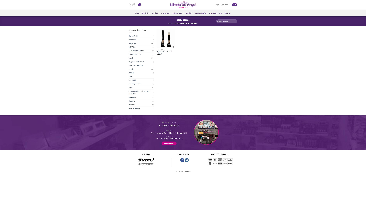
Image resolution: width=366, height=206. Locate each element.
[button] (139, 4)
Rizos (130, 76)
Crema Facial (133, 36)
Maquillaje (144, 13)
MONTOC (132, 47)
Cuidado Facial (177, 13)
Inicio (137, 13)
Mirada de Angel (134, 108)
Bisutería (132, 101)
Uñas (130, 88)
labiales (131, 73)
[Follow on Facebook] (130, 4)
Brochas (155, 13)
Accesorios (165, 13)
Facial (131, 58)
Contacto (227, 13)
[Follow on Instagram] (133, 4)
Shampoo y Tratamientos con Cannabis (139, 92)
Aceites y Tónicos (135, 84)
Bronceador (133, 40)
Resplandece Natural (136, 62)
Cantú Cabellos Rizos (136, 51)
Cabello (188, 13)
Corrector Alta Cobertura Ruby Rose (164, 52)
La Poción (132, 80)
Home (170, 23)
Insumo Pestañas (200, 13)
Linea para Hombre (215, 13)
